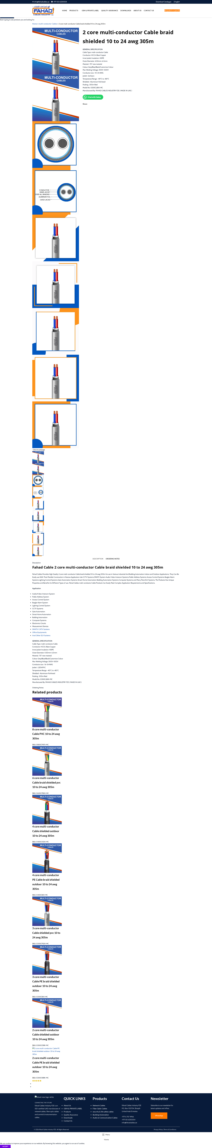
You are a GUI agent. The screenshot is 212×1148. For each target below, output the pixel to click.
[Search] (162, 10)
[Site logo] (43, 10)
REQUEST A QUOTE (172, 10)
